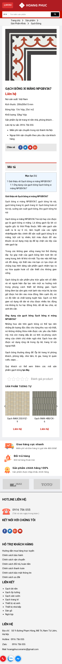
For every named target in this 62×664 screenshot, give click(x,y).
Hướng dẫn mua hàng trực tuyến (18, 550)
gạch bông (16, 370)
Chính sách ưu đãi (11, 577)
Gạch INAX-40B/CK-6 (44, 420)
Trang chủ (15, 20)
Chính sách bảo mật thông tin (16, 572)
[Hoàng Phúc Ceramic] (33, 5)
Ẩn (35, 176)
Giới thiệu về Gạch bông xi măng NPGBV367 (29, 181)
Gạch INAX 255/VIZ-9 (17, 420)
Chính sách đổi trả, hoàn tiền (16, 564)
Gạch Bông (36, 23)
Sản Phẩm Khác (18, 23)
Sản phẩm (30, 20)
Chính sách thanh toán (13, 568)
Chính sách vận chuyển (13, 559)
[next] (56, 412)
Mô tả (12, 167)
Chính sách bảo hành (12, 555)
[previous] (5, 412)
